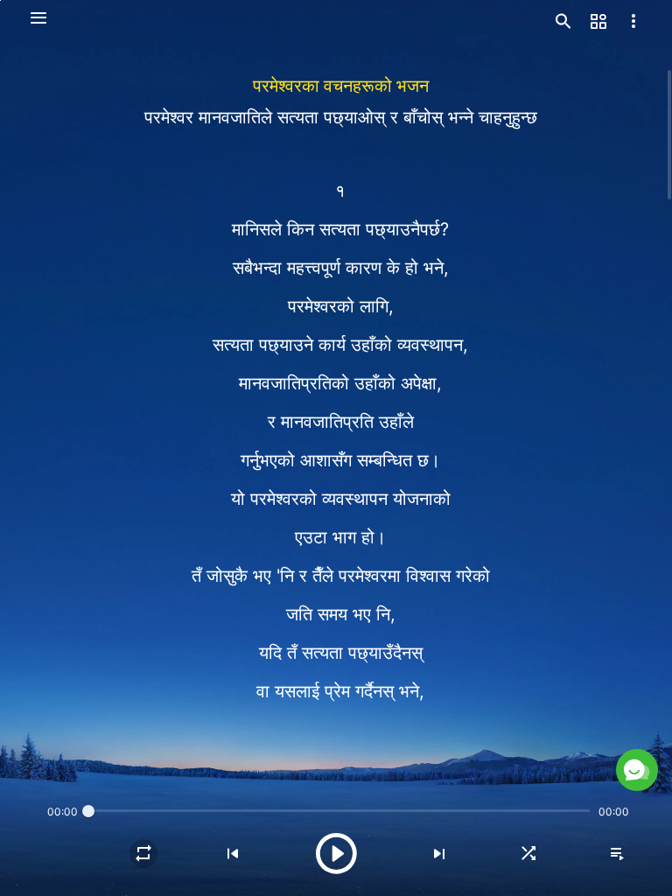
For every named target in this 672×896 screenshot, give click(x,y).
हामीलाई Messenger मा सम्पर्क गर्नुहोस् (487, 728)
